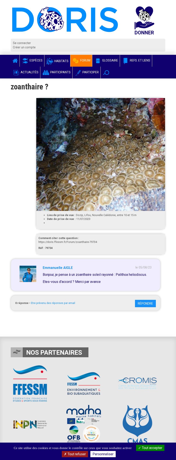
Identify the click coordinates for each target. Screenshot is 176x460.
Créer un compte (24, 47)
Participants (60, 72)
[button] (106, 72)
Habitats (61, 61)
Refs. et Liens (139, 60)
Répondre (145, 303)
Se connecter (22, 43)
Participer (90, 72)
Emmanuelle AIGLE (58, 268)
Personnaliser (103, 454)
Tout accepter (151, 448)
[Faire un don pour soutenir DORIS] (148, 22)
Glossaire (110, 60)
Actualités (29, 72)
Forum (85, 60)
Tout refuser (76, 454)
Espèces (35, 60)
